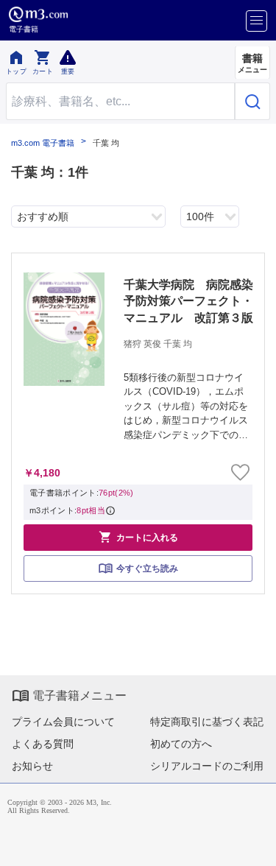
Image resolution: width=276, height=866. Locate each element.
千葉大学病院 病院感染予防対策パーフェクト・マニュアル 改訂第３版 (188, 301)
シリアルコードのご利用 (206, 766)
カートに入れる (138, 537)
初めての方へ (181, 744)
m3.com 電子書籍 (42, 143)
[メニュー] (256, 21)
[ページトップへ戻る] (255, 845)
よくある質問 (43, 744)
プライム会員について (63, 722)
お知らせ (32, 766)
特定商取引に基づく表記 (206, 722)
